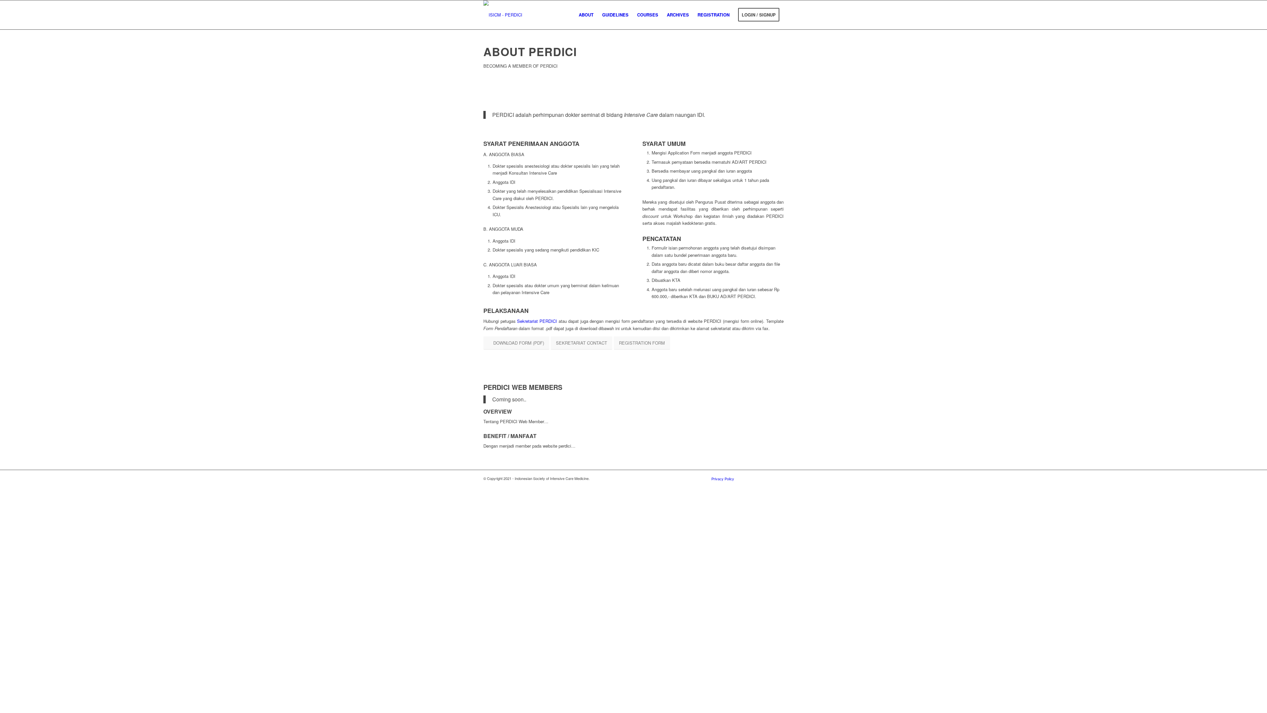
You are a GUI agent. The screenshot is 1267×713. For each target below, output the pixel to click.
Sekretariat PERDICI (537, 321)
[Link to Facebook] (759, 478)
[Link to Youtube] (769, 478)
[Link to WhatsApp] (779, 478)
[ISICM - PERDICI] (502, 14)
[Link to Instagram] (749, 478)
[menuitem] (586, 14)
